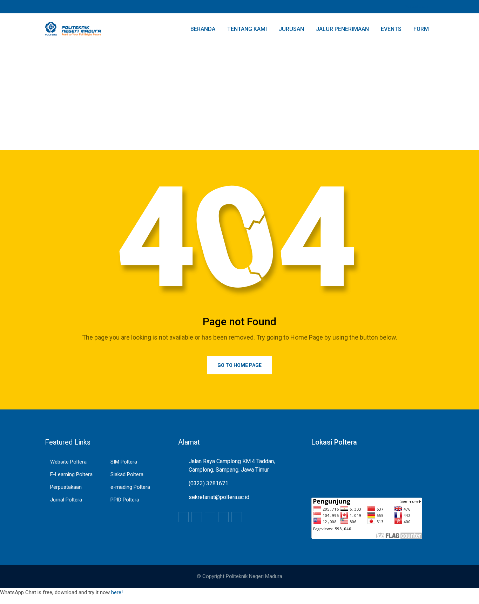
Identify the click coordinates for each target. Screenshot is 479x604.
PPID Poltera (124, 500)
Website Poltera (68, 462)
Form (421, 29)
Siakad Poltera (126, 474)
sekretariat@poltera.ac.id (219, 497)
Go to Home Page (239, 365)
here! (117, 592)
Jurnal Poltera (66, 500)
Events (391, 29)
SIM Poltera (123, 462)
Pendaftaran (416, 6)
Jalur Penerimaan (342, 29)
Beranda (202, 29)
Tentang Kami (247, 29)
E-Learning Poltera (71, 474)
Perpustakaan (66, 487)
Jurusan (291, 29)
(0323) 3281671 (208, 483)
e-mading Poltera (130, 487)
